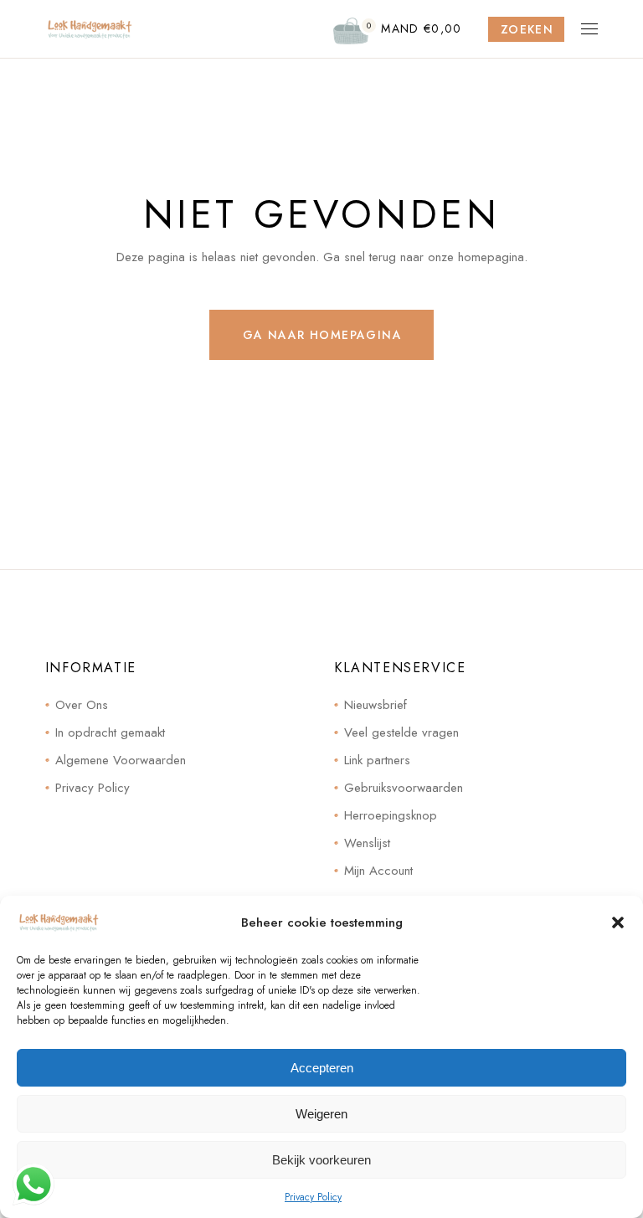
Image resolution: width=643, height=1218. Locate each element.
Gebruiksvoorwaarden (403, 788)
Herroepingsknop (390, 815)
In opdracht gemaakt (110, 732)
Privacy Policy (313, 1197)
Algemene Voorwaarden (120, 760)
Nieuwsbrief (375, 705)
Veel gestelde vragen (401, 732)
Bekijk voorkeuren (321, 1160)
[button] (618, 922)
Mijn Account (378, 870)
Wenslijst (367, 843)
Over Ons (81, 705)
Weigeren (321, 1114)
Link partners (377, 760)
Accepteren (322, 1068)
